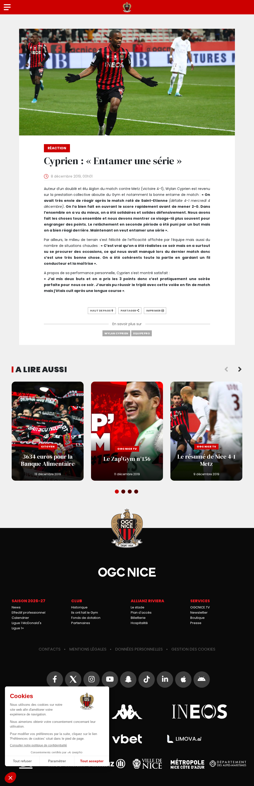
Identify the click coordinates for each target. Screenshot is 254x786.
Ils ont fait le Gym (84, 612)
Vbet (127, 738)
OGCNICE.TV (200, 607)
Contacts (50, 649)
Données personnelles (139, 649)
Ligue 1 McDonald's (26, 623)
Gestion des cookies (193, 649)
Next (239, 369)
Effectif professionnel (28, 612)
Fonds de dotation (85, 617)
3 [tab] (130, 492)
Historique (79, 607)
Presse (195, 623)
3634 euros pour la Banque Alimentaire (48, 431)
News (16, 607)
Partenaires (80, 623)
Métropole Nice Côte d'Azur (187, 764)
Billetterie (138, 617)
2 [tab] (123, 492)
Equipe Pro (141, 333)
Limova (184, 739)
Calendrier (20, 617)
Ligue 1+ (18, 628)
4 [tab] (136, 492)
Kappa (127, 711)
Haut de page (100, 311)
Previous (226, 369)
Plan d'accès (141, 612)
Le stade (137, 607)
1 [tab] (117, 492)
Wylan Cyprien (116, 333)
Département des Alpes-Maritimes (228, 763)
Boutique (197, 617)
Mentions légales (87, 649)
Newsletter (199, 612)
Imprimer (153, 311)
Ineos (199, 711)
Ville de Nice (147, 764)
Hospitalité (139, 623)
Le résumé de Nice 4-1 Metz (206, 431)
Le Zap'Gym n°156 (127, 431)
